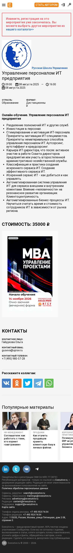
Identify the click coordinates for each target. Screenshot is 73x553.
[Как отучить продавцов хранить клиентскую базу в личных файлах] (44, 421)
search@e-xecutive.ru (34, 493)
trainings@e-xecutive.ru (39, 496)
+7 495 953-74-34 (39, 512)
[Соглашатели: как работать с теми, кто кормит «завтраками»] (15, 421)
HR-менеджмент (13, 432)
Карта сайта (8, 507)
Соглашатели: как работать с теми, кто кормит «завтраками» (14, 440)
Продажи (38, 432)
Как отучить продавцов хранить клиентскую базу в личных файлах (44, 441)
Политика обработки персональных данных (25, 488)
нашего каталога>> (20, 29)
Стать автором (46, 4)
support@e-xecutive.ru (26, 504)
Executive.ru (61, 480)
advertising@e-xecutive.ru (25, 498)
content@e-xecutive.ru (24, 501)
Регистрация (69, 4)
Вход (63, 4)
